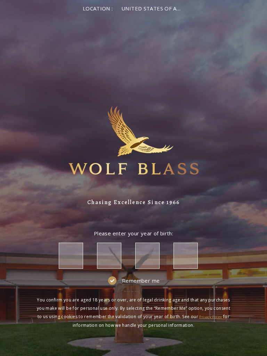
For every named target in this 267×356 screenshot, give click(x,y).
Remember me (141, 280)
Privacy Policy (210, 317)
